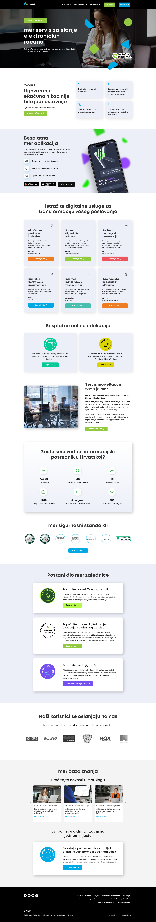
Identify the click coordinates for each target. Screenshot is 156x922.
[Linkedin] (29, 895)
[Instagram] (36, 895)
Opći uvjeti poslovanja (106, 902)
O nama (88, 895)
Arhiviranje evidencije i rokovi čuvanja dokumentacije (44, 811)
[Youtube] (32, 895)
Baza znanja (80, 4)
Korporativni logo (123, 902)
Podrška (95, 4)
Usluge (66, 4)
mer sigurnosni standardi (111, 895)
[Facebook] (25, 895)
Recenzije (126, 895)
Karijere (96, 895)
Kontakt (80, 895)
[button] (31, 802)
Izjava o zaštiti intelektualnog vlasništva (115, 899)
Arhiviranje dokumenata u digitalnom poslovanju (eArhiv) (77, 811)
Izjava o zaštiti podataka (88, 899)
